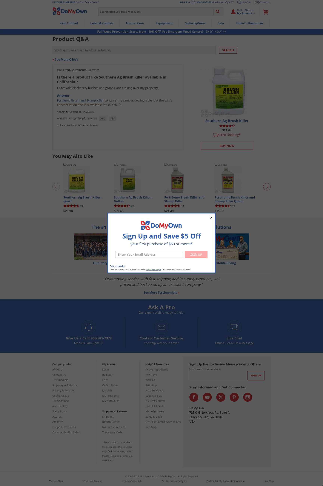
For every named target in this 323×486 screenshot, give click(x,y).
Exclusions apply (153, 269)
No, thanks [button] (117, 266)
